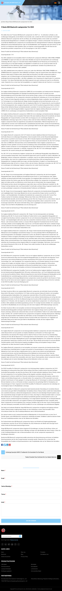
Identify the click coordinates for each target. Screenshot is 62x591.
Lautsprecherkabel (6, 568)
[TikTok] (18, 544)
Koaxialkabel (34, 566)
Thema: (3, 494)
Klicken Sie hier (14, 540)
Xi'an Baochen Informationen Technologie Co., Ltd (13, 578)
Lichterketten (34, 568)
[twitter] (9, 544)
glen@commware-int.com (46, 589)
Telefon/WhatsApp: (6, 486)
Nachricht (3, 554)
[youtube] (12, 544)
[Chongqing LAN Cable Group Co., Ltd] (9, 530)
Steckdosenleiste (5, 566)
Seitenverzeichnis (5, 556)
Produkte (43, 552)
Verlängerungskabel (6, 571)
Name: (3, 470)
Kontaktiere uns (45, 554)
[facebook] (2, 544)
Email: (3, 478)
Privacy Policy (24, 556)
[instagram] (15, 544)
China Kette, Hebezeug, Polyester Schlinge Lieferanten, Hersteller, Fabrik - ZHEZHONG (45, 579)
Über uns (23, 552)
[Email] (20, 536)
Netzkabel (33, 564)
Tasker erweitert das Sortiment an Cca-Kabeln (38, 457)
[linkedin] (5, 544)
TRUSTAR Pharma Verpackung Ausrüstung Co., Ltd (14, 581)
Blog (22, 554)
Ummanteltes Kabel (36, 571)
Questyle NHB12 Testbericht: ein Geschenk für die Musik (27, 452)
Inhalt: (3, 502)
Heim (4, 21)
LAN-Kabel (4, 564)
